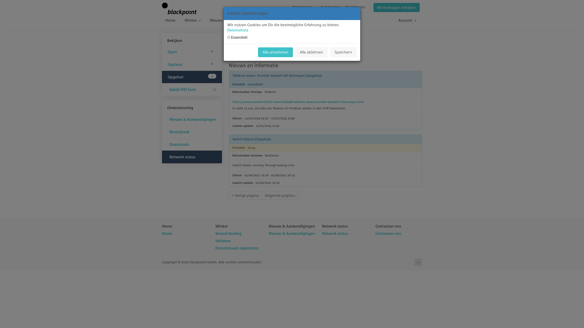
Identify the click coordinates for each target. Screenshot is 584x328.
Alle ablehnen (311, 52)
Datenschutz (237, 30)
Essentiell (239, 37)
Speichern (343, 52)
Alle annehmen (275, 52)
